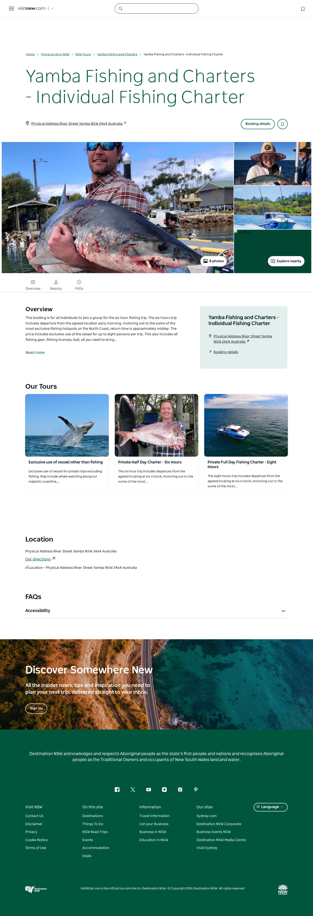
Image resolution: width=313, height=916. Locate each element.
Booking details (258, 124)
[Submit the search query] (120, 8)
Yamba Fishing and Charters (117, 54)
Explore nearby (289, 261)
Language (270, 807)
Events (87, 840)
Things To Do (92, 824)
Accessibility (37, 611)
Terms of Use (35, 848)
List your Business (153, 824)
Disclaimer (34, 824)
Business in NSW (152, 832)
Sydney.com (207, 816)
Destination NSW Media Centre (221, 840)
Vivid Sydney (207, 848)
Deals (86, 856)
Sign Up (36, 708)
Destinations (92, 816)
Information (150, 807)
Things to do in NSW (55, 54)
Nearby (56, 288)
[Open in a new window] (67, 425)
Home (30, 54)
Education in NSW (153, 840)
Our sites (205, 807)
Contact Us (34, 816)
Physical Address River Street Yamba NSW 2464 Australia (77, 123)
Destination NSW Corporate (219, 824)
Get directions (38, 559)
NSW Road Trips (95, 832)
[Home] (31, 9)
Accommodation (95, 848)
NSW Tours (83, 54)
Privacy (31, 832)
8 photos (216, 261)
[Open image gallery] (118, 272)
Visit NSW (33, 807)
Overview (33, 288)
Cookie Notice (36, 840)
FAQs (79, 288)
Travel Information (154, 816)
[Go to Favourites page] (302, 8)
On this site (92, 807)
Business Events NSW (214, 832)
